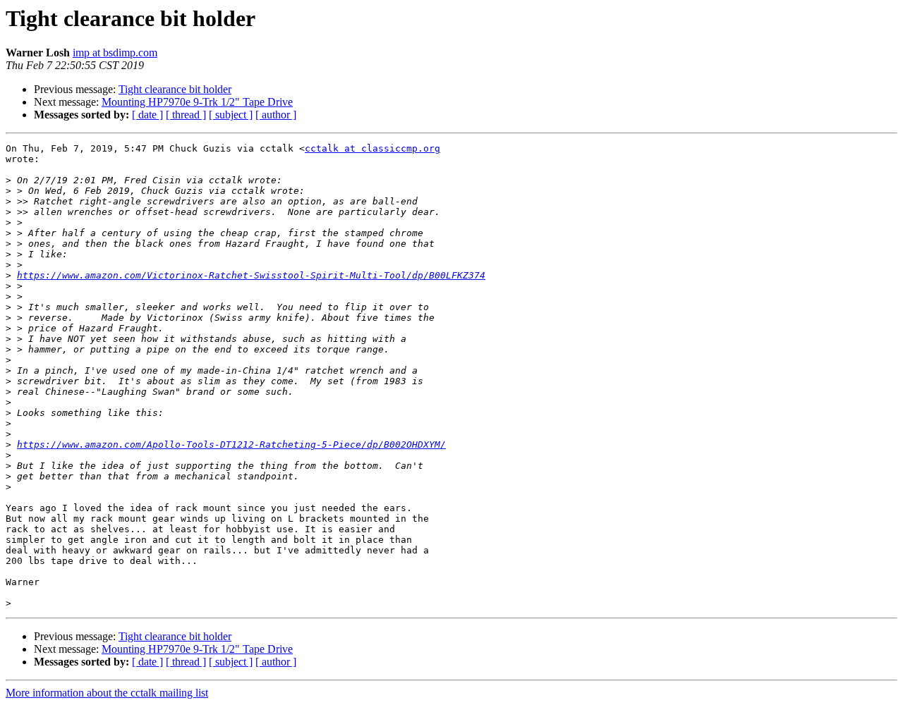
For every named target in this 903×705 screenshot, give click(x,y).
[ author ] (275, 115)
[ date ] (147, 115)
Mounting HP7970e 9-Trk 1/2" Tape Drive (197, 102)
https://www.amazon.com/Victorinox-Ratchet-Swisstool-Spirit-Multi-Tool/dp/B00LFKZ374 (251, 275)
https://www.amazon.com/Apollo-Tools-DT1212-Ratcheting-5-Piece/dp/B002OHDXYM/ (231, 444)
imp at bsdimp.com (115, 53)
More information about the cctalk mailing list (107, 693)
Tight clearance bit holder (175, 89)
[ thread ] (186, 115)
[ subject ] (231, 115)
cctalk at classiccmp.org (372, 148)
